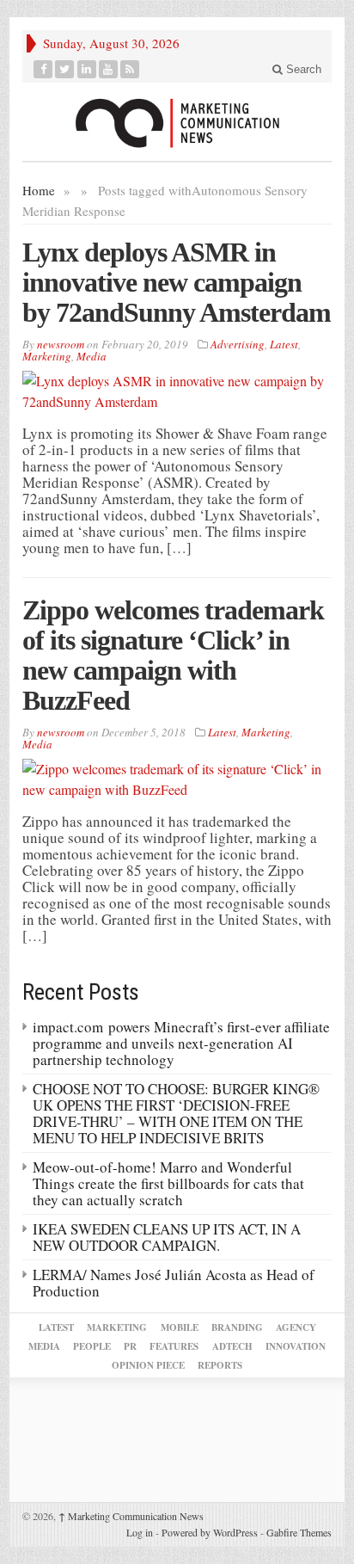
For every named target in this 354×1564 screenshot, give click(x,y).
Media (91, 356)
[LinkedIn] (87, 69)
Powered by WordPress (210, 1532)
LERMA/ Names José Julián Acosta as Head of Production (173, 1283)
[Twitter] (65, 69)
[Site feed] (130, 69)
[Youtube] (108, 69)
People (92, 1346)
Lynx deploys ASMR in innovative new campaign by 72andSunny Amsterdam (176, 282)
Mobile (179, 1327)
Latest (284, 344)
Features (174, 1346)
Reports (220, 1365)
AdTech (232, 1346)
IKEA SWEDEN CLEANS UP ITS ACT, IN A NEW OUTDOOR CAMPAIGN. (167, 1237)
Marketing (46, 356)
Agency (296, 1327)
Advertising (238, 344)
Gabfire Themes (299, 1532)
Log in (139, 1532)
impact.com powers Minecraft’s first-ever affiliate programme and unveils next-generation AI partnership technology (181, 1043)
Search (302, 69)
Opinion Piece (148, 1365)
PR (130, 1346)
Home (38, 190)
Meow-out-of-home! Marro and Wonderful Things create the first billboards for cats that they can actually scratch (168, 1183)
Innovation (296, 1346)
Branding (237, 1327)
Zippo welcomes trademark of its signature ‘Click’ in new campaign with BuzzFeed (173, 655)
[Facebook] (43, 69)
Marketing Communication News (131, 1516)
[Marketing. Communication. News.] (177, 122)
